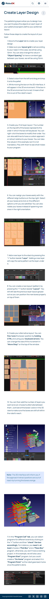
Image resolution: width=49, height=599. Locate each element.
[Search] (32, 3)
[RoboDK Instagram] (45, 596)
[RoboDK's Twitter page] (33, 596)
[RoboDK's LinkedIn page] (37, 596)
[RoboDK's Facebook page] (41, 596)
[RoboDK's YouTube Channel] (29, 596)
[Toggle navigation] (45, 3)
